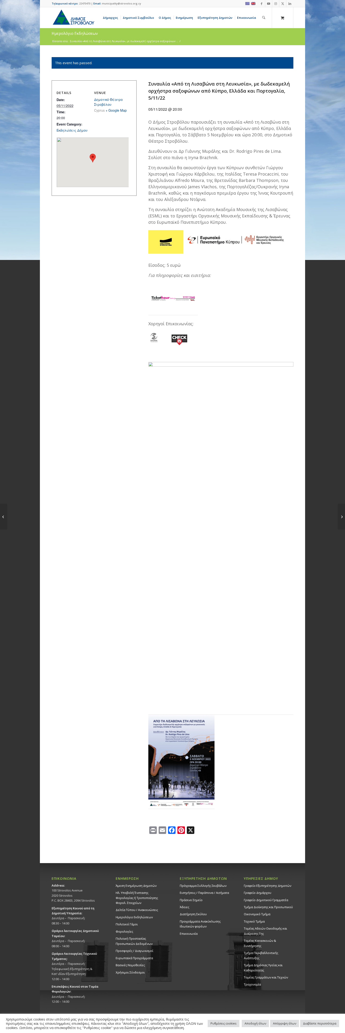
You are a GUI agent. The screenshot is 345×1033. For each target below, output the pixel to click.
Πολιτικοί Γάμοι (127, 924)
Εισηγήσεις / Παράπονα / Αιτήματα (204, 893)
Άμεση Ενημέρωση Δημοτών (136, 886)
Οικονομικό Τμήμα (257, 914)
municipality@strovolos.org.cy (121, 3)
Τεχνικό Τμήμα (254, 921)
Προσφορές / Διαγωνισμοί (134, 951)
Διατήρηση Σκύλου (193, 914)
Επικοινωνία (189, 933)
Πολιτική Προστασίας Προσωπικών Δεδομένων (134, 941)
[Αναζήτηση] (263, 17)
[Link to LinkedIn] (289, 3)
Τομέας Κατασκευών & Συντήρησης (260, 943)
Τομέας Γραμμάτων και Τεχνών (266, 977)
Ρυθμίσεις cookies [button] (224, 1023)
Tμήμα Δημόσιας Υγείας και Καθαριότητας (263, 967)
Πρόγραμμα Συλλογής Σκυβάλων (203, 886)
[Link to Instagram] (275, 3)
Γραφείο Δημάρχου (257, 893)
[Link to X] (282, 3)
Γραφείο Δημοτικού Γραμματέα (266, 900)
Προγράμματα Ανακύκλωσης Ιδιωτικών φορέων (200, 923)
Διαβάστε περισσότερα (319, 1023)
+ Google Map (116, 110)
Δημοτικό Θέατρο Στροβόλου (108, 102)
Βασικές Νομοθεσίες (130, 965)
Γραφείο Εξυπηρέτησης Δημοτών (267, 886)
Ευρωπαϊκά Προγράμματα (134, 958)
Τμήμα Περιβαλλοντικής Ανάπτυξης (261, 955)
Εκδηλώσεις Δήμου (72, 130)
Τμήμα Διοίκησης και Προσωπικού (268, 907)
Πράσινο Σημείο (191, 900)
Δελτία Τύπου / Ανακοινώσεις (137, 910)
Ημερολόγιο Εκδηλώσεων (134, 917)
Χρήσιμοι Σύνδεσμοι (130, 972)
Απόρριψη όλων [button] (284, 1023)
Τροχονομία (252, 984)
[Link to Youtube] (268, 3)
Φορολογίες (124, 931)
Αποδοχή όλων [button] (255, 1023)
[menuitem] (111, 17)
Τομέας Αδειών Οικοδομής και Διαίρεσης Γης (265, 930)
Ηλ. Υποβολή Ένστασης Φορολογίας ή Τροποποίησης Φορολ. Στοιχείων (137, 898)
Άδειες (184, 907)
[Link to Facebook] (261, 3)
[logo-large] (73, 17)
